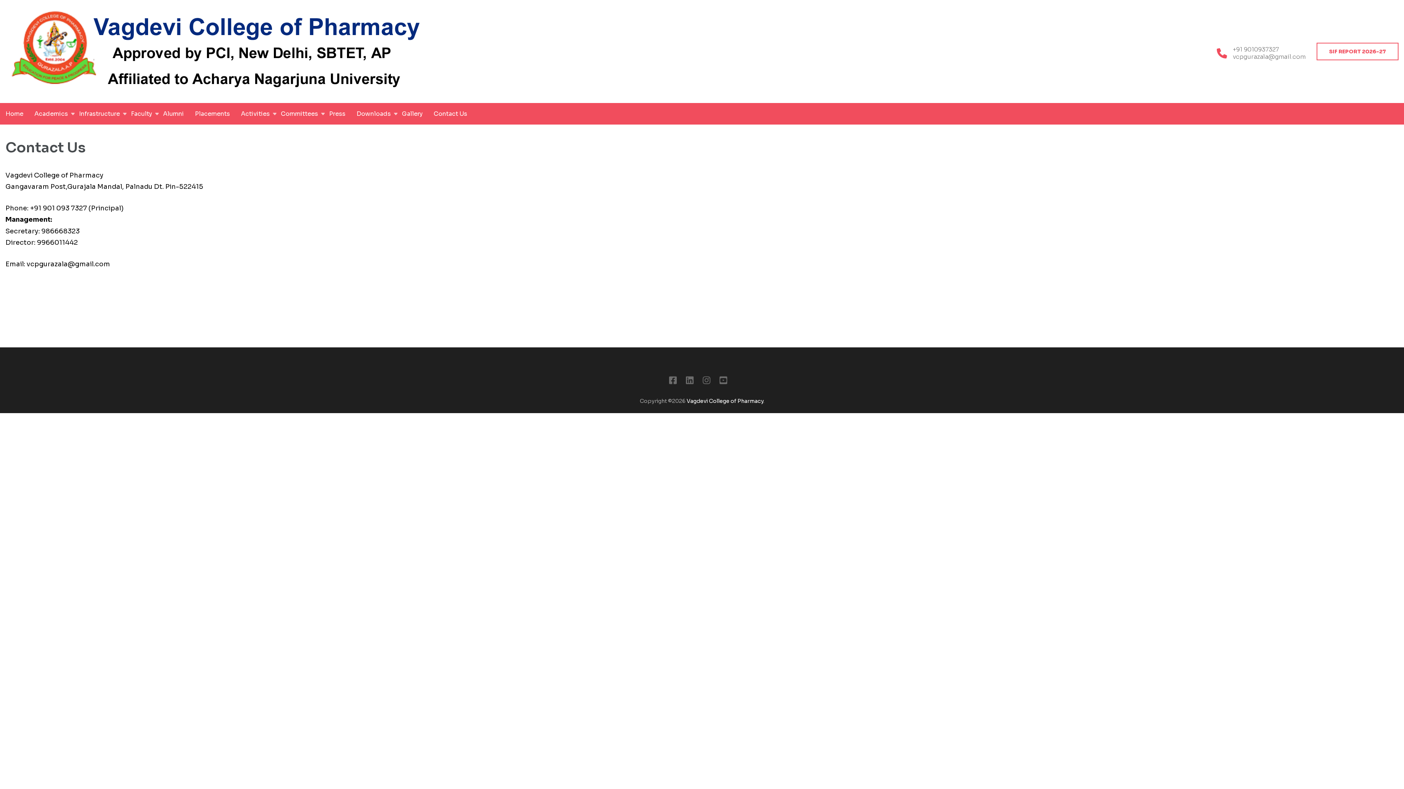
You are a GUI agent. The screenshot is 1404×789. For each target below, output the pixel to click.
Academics (51, 114)
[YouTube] (723, 381)
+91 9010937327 (1256, 49)
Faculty (141, 114)
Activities (255, 114)
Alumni (173, 114)
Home (14, 114)
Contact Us (450, 114)
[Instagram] (706, 381)
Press (337, 114)
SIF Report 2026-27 (1357, 51)
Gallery (412, 114)
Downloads (373, 114)
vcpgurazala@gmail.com (1269, 57)
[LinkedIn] (690, 381)
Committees (299, 114)
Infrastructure (99, 114)
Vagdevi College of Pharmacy (725, 401)
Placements (212, 114)
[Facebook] (673, 381)
